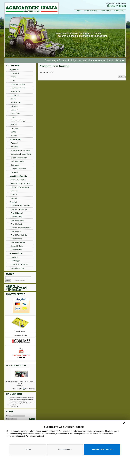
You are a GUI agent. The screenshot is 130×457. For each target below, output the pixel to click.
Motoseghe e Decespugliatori (21, 154)
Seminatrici (15, 73)
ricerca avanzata (20, 281)
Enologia (14, 125)
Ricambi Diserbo (16, 217)
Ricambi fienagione (17, 220)
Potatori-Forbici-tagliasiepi (20, 187)
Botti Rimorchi (16, 102)
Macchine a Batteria (18, 176)
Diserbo (13, 99)
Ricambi (13, 202)
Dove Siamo (106, 11)
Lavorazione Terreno (18, 88)
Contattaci (119, 11)
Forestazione (15, 128)
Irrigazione (14, 110)
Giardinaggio (15, 139)
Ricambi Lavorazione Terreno (21, 228)
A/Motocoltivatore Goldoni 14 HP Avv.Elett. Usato (20, 382)
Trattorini (14, 198)
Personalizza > (65, 450)
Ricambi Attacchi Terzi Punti (20, 206)
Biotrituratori (15, 165)
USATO (13, 132)
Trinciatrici (14, 106)
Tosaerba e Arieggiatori (19, 158)
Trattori (13, 77)
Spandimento (15, 91)
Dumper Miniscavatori (18, 169)
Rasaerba (14, 191)
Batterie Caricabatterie (18, 180)
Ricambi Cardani (17, 213)
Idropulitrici (15, 147)
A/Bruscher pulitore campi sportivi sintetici (22, 397)
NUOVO (14, 136)
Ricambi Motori (16, 231)
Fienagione (15, 95)
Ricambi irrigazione (17, 224)
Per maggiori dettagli (35, 436)
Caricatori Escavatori (18, 84)
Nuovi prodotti (17, 388)
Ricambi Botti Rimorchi (19, 209)
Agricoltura (14, 69)
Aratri (13, 80)
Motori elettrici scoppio (18, 121)
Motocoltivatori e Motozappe (20, 150)
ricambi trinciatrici (17, 246)
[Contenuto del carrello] (20, 289)
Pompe (13, 117)
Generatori (14, 172)
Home (78, 11)
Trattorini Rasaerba (17, 161)
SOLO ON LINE (16, 253)
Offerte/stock (90, 11)
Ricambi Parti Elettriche (19, 235)
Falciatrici (14, 143)
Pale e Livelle (15, 114)
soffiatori (14, 194)
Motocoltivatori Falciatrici (19, 264)
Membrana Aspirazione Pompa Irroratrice (21, 399)
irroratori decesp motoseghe (20, 183)
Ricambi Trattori (16, 250)
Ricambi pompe (16, 239)
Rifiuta (28, 450)
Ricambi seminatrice (18, 242)
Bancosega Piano (15, 406)
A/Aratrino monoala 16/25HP (18, 401)
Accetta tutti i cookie (102, 450)
